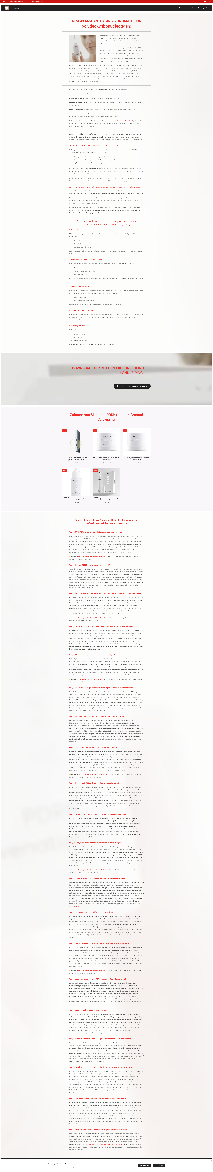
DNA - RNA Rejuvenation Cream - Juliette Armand (93, 774)
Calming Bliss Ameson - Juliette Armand (90, 679)
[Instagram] (6, 1)
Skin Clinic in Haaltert (123, 121)
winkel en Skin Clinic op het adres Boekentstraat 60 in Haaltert (104, 1144)
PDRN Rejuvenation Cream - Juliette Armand (91, 618)
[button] (190, 8)
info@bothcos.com (38, 1)
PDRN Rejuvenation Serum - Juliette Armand (91, 556)
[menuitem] (114, 8)
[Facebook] (4, 1)
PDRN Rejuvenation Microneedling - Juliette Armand (94, 870)
